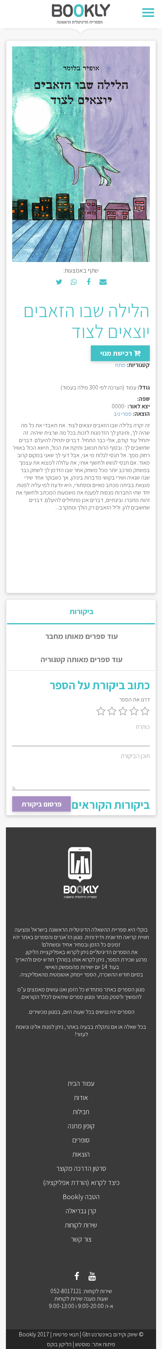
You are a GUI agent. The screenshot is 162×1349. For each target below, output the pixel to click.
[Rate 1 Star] (145, 711)
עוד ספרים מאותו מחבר (81, 636)
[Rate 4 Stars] (112, 711)
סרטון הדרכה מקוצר (81, 1168)
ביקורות (82, 611)
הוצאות (81, 1154)
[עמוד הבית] (81, 13)
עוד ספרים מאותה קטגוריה (81, 659)
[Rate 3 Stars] (123, 711)
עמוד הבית (81, 1083)
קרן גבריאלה (81, 1210)
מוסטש (82, 1344)
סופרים (81, 1139)
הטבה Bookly (81, 1196)
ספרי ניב (123, 413)
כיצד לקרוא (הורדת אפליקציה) (81, 1182)
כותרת (143, 727)
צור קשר (81, 1239)
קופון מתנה (81, 1125)
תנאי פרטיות (66, 1334)
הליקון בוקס (59, 1344)
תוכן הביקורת (135, 756)
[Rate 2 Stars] (134, 711)
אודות (81, 1097)
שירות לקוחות (81, 1224)
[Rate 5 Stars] (101, 711)
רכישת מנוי (117, 353)
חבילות (81, 1111)
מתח (120, 365)
